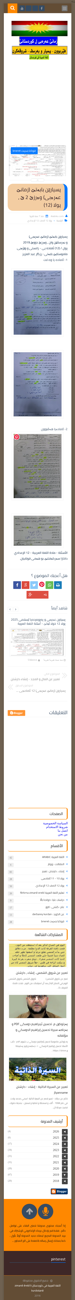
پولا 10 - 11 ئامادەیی (52, 878)
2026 (56, 1131)
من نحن (63, 834)
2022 (56, 1156)
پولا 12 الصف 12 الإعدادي (39, 220)
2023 (56, 1150)
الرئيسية (60, 220)
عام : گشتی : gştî (55, 906)
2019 (56, 1174)
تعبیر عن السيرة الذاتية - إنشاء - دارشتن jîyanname (42, 1089)
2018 (56, 1181)
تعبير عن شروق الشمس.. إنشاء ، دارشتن (42, 973)
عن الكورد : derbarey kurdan (48, 914)
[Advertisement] (37, 103)
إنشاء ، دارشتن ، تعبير (53, 871)
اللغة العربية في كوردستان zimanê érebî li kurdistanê (38, 1288)
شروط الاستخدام (57, 827)
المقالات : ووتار (56, 864)
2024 (56, 1143)
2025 (56, 1137)
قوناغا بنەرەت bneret (52, 921)
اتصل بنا (63, 830)
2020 (56, 1168)
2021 (56, 1162)
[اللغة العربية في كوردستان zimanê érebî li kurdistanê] (40, 58)
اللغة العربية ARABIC (53, 856)
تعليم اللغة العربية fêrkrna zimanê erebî (42, 892)
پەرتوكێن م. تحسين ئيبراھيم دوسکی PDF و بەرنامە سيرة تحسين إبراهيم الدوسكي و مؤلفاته (40, 1029)
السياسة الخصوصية (55, 823)
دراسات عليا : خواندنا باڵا (52, 899)
